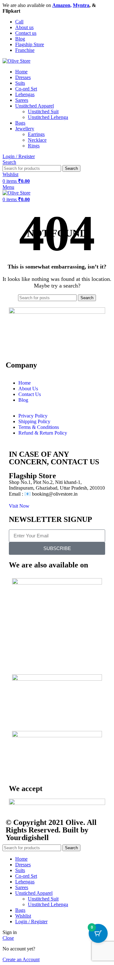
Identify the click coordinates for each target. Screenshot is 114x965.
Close (8, 938)
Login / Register (31, 921)
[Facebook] (17, 342)
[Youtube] (51, 342)
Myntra (81, 5)
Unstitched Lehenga (48, 117)
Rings (34, 145)
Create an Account (21, 959)
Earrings (36, 134)
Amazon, (62, 5)
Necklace (37, 140)
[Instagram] (34, 342)
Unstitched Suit (43, 111)
